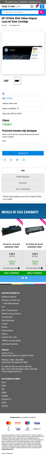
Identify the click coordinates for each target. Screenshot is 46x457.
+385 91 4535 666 (30, 369)
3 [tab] (26, 278)
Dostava (4, 334)
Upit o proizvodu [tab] (23, 189)
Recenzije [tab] (23, 183)
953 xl (4, 382)
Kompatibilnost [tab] (23, 177)
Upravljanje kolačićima (10, 344)
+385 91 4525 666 (12, 369)
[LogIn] (31, 6)
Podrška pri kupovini (9, 297)
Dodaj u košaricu (34, 273)
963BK (4, 392)
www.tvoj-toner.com (8, 449)
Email (4, 141)
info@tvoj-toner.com (35, 2)
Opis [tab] (23, 171)
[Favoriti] (5, 159)
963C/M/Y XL (6, 399)
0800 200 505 (23, 2)
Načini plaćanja (7, 330)
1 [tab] (19, 278)
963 (3, 389)
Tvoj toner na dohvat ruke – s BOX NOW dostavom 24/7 (11, 303)
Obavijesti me (23, 153)
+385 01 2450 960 (24, 367)
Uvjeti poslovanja (8, 320)
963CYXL (5, 406)
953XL (4, 386)
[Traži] (41, 12)
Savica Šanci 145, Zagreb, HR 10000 (14, 362)
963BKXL (5, 396)
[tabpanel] (11, 247)
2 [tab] (23, 278)
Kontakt (4, 327)
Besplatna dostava (12, 2)
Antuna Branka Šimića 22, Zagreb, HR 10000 (17, 355)
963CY (4, 403)
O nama (4, 324)
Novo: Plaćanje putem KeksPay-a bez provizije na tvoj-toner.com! (11, 313)
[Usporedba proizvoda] (11, 159)
